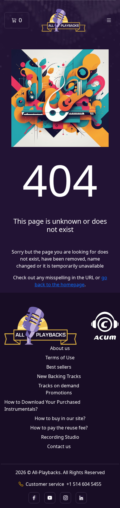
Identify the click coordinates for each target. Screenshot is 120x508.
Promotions (59, 392)
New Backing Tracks (59, 376)
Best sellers (58, 367)
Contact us (59, 446)
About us (60, 348)
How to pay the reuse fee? (59, 427)
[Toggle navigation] (109, 20)
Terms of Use (60, 357)
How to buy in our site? (60, 418)
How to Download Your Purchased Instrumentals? (42, 405)
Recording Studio (60, 437)
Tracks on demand (58, 385)
